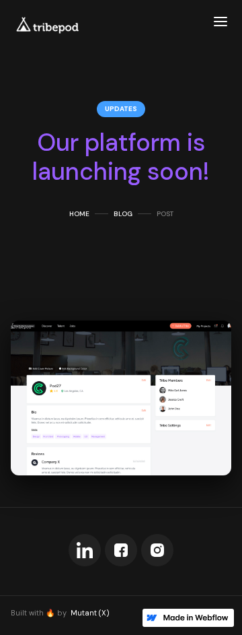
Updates (121, 108)
